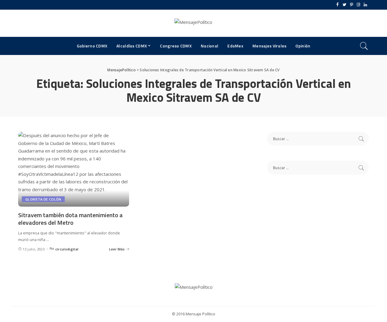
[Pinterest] (351, 5)
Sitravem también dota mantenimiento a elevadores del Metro (70, 218)
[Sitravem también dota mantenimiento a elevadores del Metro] (73, 169)
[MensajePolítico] (193, 23)
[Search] (364, 46)
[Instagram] (358, 5)
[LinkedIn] (365, 5)
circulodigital (67, 249)
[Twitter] (344, 5)
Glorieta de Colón (43, 199)
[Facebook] (337, 5)
